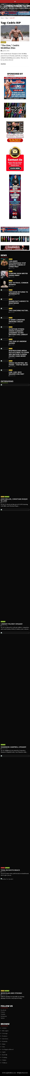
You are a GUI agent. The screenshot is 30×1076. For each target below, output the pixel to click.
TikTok (2, 1018)
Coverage (5, 1033)
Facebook (3, 1010)
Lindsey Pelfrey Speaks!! (11, 624)
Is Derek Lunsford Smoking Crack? (17, 321)
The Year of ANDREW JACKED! (17, 342)
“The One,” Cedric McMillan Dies (10, 46)
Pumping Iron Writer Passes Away (18, 274)
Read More (3, 64)
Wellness (4, 1062)
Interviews (7, 381)
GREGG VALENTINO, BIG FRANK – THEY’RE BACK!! (18, 364)
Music (3, 1044)
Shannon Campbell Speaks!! (13, 747)
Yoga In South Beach (10, 870)
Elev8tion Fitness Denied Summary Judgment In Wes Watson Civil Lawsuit (18, 332)
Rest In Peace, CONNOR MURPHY (18, 284)
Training (4, 1057)
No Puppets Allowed (7, 1049)
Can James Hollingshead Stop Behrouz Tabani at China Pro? (17, 264)
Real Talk (4, 1054)
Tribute (4, 1060)
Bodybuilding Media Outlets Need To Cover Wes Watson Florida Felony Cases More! (19, 353)
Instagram (4, 1016)
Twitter (3, 1012)
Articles (3, 42)
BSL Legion (5, 1030)
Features (2, 867)
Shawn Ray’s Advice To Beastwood (18, 302)
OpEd (3, 1052)
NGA (3, 1046)
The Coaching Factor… (19, 310)
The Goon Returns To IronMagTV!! (18, 293)
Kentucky (4, 1041)
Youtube (3, 1014)
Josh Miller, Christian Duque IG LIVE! (14, 500)
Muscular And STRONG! (11, 993)
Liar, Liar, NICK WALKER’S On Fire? (16, 373)
